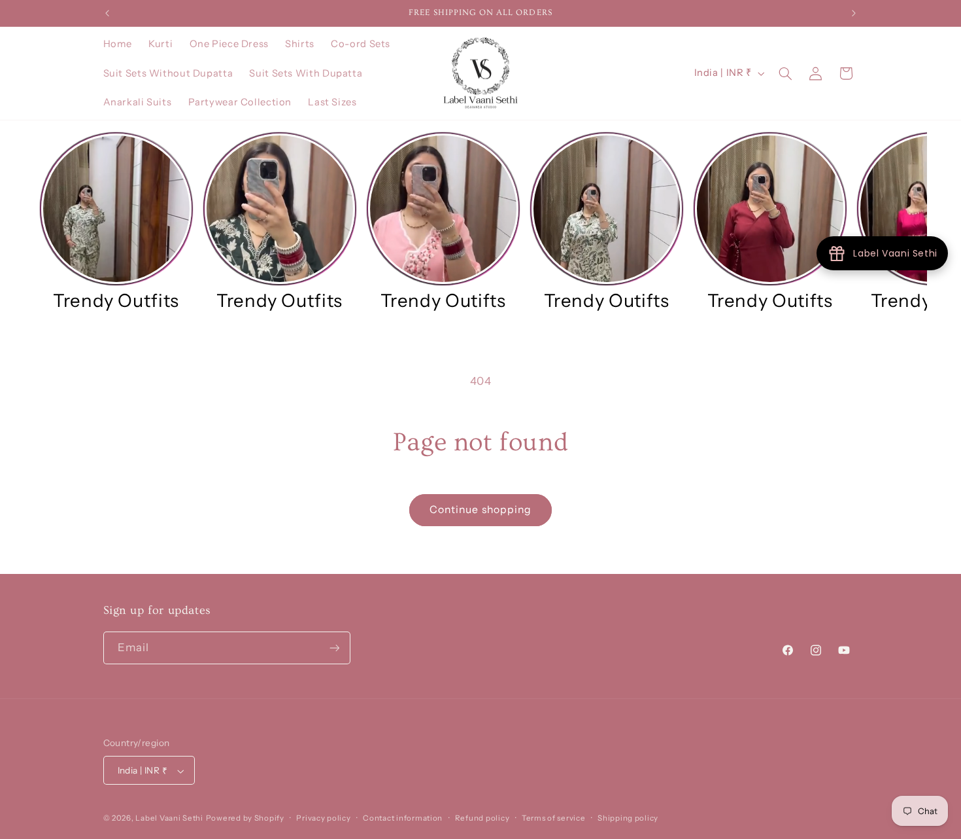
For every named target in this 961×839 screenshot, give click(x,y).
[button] (785, 73)
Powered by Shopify (245, 818)
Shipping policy (628, 818)
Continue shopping (480, 509)
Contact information (403, 818)
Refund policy (482, 818)
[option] (116, 222)
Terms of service (554, 818)
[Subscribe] (334, 648)
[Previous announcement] (107, 13)
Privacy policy (323, 818)
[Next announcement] (853, 13)
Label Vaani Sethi (169, 818)
